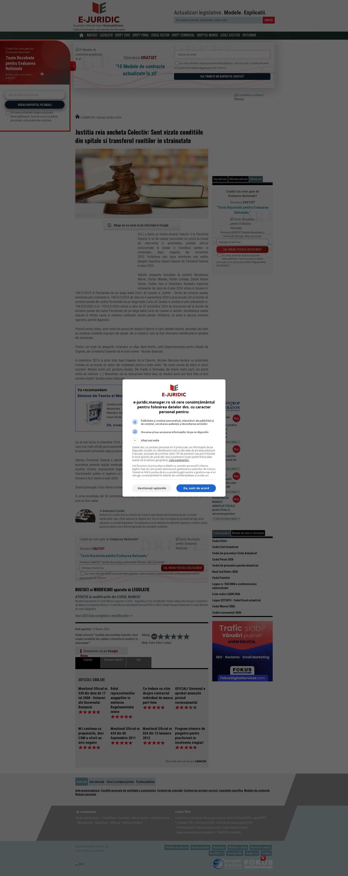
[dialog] (174, 438)
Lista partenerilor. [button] (179, 460)
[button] (174, 440)
